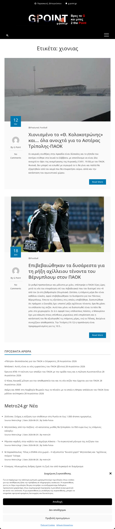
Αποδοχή (57, 501)
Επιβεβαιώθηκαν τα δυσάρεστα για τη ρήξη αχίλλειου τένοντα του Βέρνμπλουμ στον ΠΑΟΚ (66, 271)
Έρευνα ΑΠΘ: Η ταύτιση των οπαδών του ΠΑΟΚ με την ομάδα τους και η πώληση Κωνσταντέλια (52, 371)
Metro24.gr (16, 420)
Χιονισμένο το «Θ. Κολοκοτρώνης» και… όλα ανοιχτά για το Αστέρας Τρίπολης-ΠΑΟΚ (65, 140)
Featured (35, 127)
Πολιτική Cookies (48, 525)
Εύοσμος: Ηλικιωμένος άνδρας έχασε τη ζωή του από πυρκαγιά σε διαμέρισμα (43, 466)
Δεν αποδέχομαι (57, 509)
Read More (97, 181)
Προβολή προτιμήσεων (57, 518)
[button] (110, 473)
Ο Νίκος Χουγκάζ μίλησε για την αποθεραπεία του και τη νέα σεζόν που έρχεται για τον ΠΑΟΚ (51, 380)
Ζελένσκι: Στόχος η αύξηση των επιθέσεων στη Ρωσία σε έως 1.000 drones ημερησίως (47, 416)
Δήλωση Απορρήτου (64, 525)
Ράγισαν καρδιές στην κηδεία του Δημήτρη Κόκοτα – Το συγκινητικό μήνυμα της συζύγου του (51, 441)
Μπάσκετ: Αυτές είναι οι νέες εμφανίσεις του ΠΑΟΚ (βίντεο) (34, 366)
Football (43, 127)
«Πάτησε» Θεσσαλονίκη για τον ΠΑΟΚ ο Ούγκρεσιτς (30, 361)
